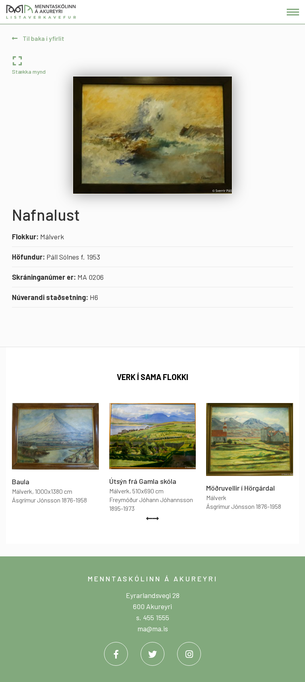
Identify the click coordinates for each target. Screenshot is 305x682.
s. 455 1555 (152, 617)
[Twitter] (152, 654)
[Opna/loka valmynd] (293, 12)
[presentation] (149, 518)
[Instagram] (189, 654)
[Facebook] (116, 654)
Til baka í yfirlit (42, 38)
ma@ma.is (152, 628)
